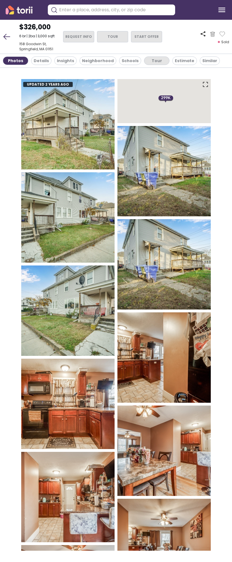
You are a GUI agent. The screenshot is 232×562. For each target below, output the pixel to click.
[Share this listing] (203, 34)
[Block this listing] (212, 34)
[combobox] (115, 9)
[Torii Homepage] (23, 10)
